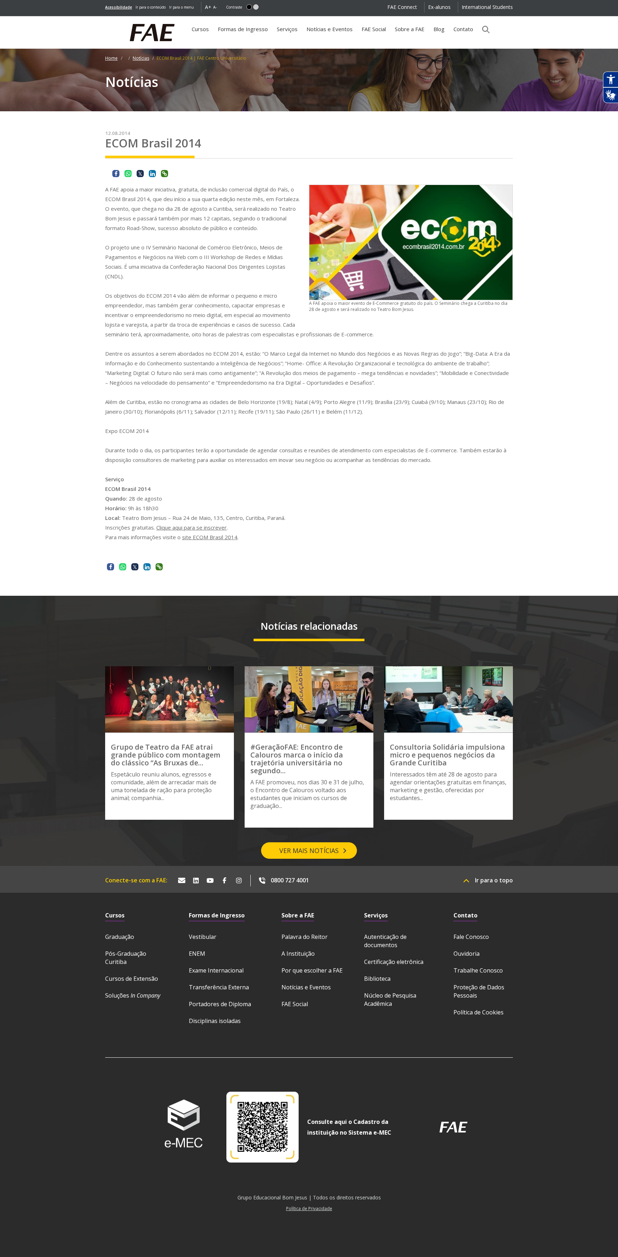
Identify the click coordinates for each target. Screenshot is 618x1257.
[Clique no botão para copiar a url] (164, 173)
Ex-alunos (439, 7)
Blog (439, 29)
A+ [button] (208, 7)
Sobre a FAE (410, 29)
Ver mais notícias (309, 850)
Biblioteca (377, 979)
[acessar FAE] (453, 1127)
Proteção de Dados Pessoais (478, 991)
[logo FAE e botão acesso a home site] (105, 20)
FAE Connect (402, 7)
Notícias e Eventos (329, 29)
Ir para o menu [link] (181, 7)
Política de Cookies (478, 1012)
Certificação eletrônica (393, 962)
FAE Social (374, 29)
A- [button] (215, 7)
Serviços (287, 29)
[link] (118, 7)
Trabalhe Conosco (478, 970)
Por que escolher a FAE (312, 970)
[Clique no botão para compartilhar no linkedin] (152, 173)
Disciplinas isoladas (215, 1021)
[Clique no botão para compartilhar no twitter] (140, 173)
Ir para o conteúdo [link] (151, 7)
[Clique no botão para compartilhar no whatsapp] (128, 173)
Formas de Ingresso (243, 29)
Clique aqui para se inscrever (191, 527)
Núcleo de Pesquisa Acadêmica (390, 1000)
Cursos (200, 29)
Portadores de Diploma (220, 1004)
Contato (463, 29)
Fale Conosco (471, 937)
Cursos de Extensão (131, 979)
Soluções (132, 995)
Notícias (141, 58)
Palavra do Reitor (304, 937)
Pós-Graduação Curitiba (125, 958)
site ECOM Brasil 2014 (209, 537)
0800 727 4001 (290, 880)
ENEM (197, 954)
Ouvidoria (466, 954)
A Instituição (298, 954)
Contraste (234, 7)
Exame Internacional (216, 970)
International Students (487, 7)
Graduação (119, 937)
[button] (249, 7)
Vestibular (202, 937)
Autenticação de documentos (385, 941)
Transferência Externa (219, 987)
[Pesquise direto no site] (484, 29)
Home (111, 58)
